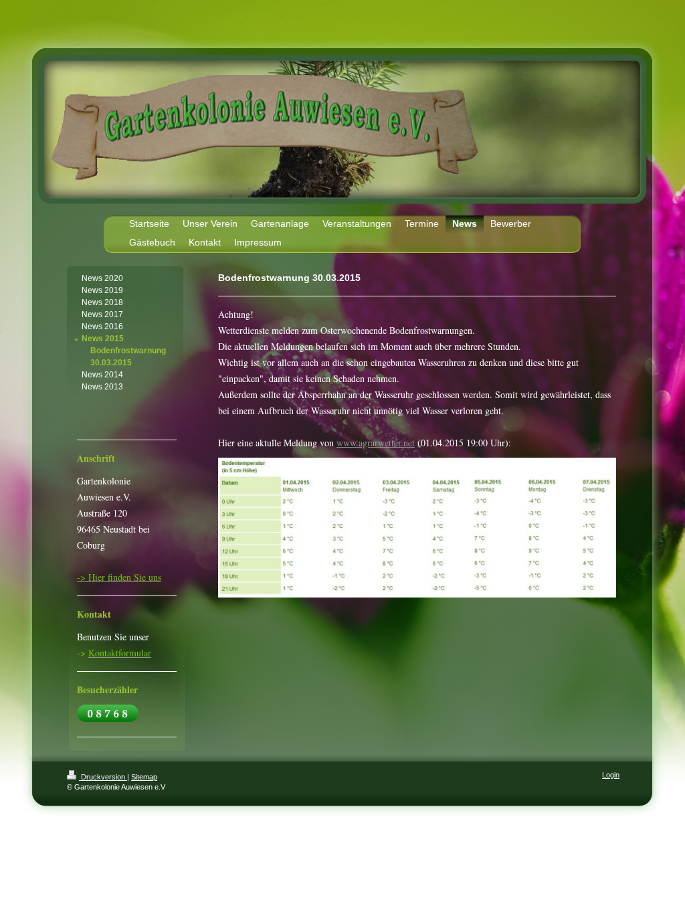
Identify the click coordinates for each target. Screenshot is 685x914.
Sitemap (144, 777)
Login (610, 775)
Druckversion (103, 777)
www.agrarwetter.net (375, 442)
